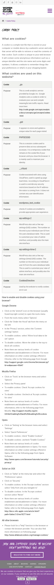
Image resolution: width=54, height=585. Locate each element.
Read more (31, 579)
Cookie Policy (40, 567)
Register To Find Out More (27, 555)
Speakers (42, 564)
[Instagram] (16, 2)
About (16, 564)
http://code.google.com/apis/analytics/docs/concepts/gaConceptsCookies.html (34, 112)
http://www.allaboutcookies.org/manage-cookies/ (26, 535)
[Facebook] (8, 2)
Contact (28, 567)
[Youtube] (12, 2)
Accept (21, 579)
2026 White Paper (16, 567)
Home (3, 21)
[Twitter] (4, 2)
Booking (24, 564)
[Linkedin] (20, 2)
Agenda (33, 564)
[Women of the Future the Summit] (13, 10)
